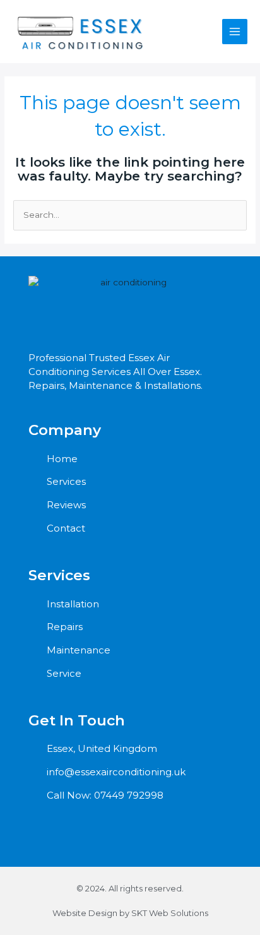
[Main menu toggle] (235, 32)
